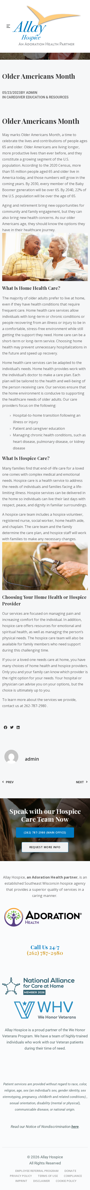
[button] (5, 727)
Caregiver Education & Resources (38, 97)
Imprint (21, 1181)
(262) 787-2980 (45, 952)
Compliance (73, 1176)
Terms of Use (48, 1176)
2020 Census (60, 165)
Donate (70, 1171)
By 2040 (67, 189)
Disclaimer (41, 1181)
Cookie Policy (66, 1181)
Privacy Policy (21, 1176)
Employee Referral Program (37, 1171)
